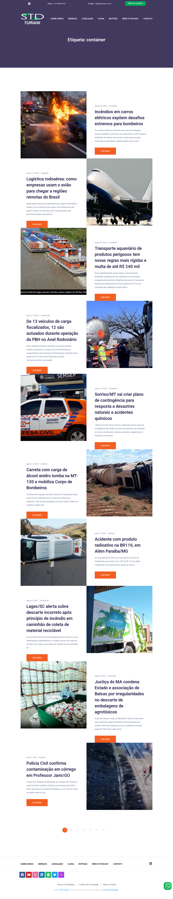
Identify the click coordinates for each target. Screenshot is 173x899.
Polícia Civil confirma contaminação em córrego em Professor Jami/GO (51, 769)
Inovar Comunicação (110, 890)
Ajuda (101, 19)
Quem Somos (57, 19)
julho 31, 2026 (31, 757)
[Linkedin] (42, 875)
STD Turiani (64, 890)
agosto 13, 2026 (101, 388)
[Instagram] (35, 875)
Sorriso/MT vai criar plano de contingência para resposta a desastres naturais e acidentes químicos (119, 406)
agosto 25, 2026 (101, 106)
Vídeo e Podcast (130, 19)
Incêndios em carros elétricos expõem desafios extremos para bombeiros (120, 117)
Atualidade (113, 106)
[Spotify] (48, 875)
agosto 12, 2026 (32, 464)
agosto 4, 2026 (100, 676)
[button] (135, 3)
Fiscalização (45, 315)
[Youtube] (29, 875)
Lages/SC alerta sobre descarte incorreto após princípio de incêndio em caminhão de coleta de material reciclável (49, 618)
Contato (147, 19)
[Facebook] (22, 875)
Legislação (87, 19)
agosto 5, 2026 (31, 600)
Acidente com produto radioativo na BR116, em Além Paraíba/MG (118, 545)
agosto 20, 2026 (101, 242)
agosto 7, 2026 (100, 533)
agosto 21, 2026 (32, 173)
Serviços (72, 19)
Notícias (113, 19)
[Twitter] (55, 875)
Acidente (44, 464)
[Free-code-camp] (61, 875)
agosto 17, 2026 (32, 315)
